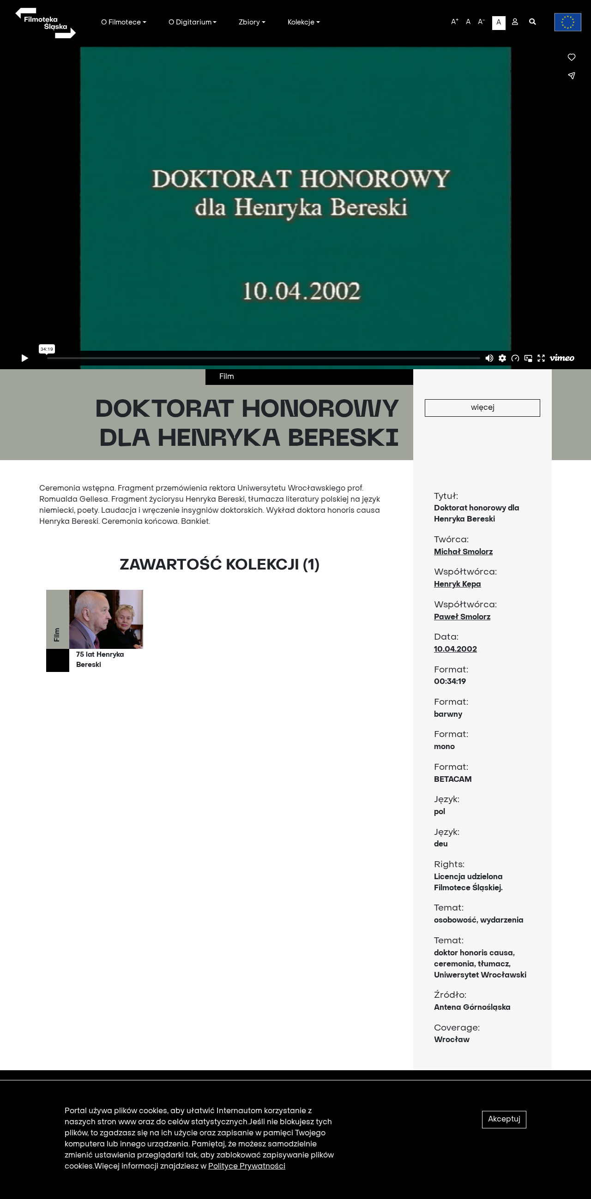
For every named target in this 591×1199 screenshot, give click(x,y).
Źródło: (450, 995)
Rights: (449, 865)
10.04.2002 (455, 649)
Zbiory (249, 22)
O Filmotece (121, 22)
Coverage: (457, 1028)
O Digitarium (190, 22)
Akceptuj (504, 1119)
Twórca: (451, 540)
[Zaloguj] (515, 22)
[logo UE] (563, 22)
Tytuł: (446, 496)
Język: (446, 800)
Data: (446, 637)
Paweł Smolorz (462, 617)
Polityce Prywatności (246, 1166)
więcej (483, 408)
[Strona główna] (45, 23)
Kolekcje (301, 22)
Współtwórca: (465, 572)
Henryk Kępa (457, 584)
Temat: (449, 908)
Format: (451, 670)
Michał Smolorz (463, 552)
